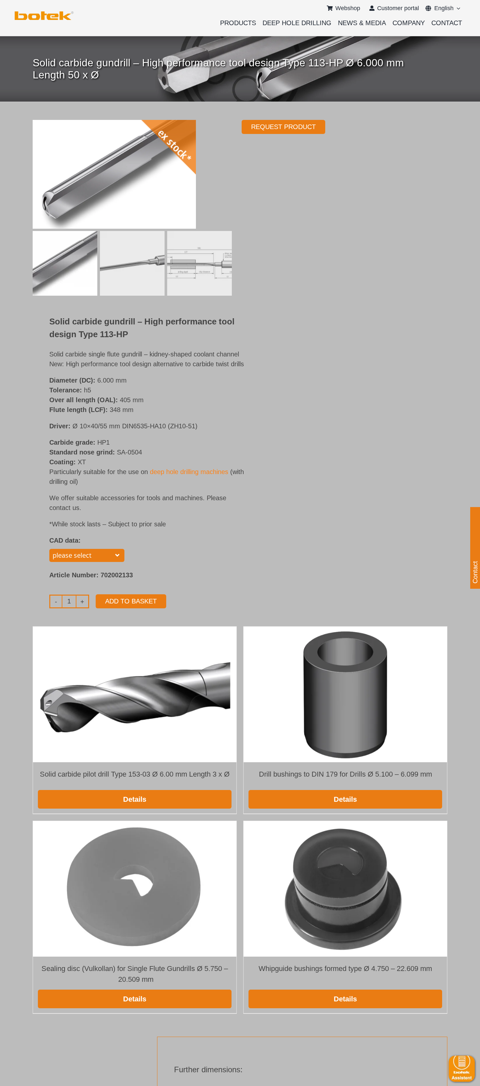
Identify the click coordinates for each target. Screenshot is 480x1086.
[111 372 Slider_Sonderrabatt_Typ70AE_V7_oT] (44, 13)
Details (134, 799)
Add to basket (131, 601)
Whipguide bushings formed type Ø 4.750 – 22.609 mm (345, 968)
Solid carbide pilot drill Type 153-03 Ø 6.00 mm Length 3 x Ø (135, 774)
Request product (283, 126)
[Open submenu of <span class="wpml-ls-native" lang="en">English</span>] (457, 8)
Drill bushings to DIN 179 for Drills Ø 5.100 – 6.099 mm (345, 774)
